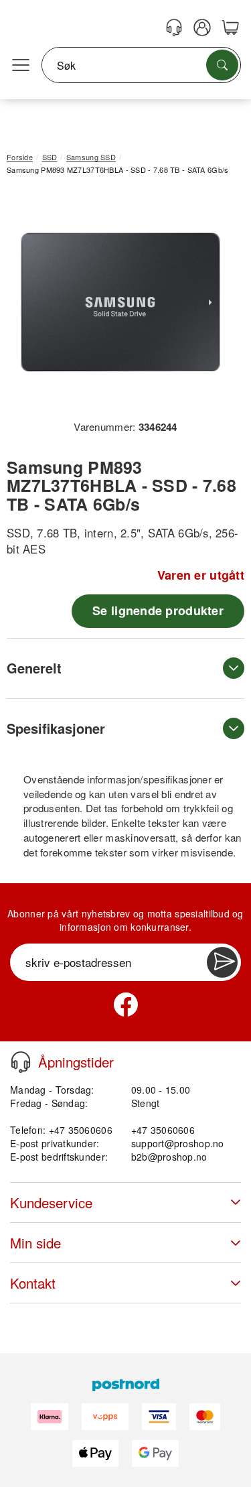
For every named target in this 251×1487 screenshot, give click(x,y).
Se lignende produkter (158, 610)
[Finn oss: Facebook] (126, 1004)
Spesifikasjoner (56, 728)
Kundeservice (51, 1202)
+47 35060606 (163, 1130)
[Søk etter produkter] (222, 65)
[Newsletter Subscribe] (222, 962)
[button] (120, 302)
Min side (35, 1242)
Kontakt (33, 1283)
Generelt (34, 667)
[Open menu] (20, 65)
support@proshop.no (177, 1143)
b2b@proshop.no (169, 1156)
